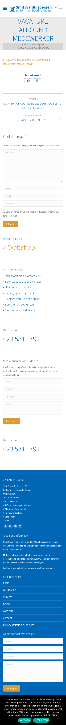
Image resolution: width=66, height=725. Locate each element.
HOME (6, 583)
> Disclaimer (9, 516)
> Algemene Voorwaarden (15, 509)
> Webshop (19, 247)
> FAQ (6, 520)
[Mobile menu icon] (5, 8)
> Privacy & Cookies (12, 512)
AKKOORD (25, 720)
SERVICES (7, 597)
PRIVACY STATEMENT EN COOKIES (18, 625)
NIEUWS (6, 604)
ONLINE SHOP (9, 590)
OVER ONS (8, 611)
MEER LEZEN (41, 720)
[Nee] (62, 710)
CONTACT (7, 618)
